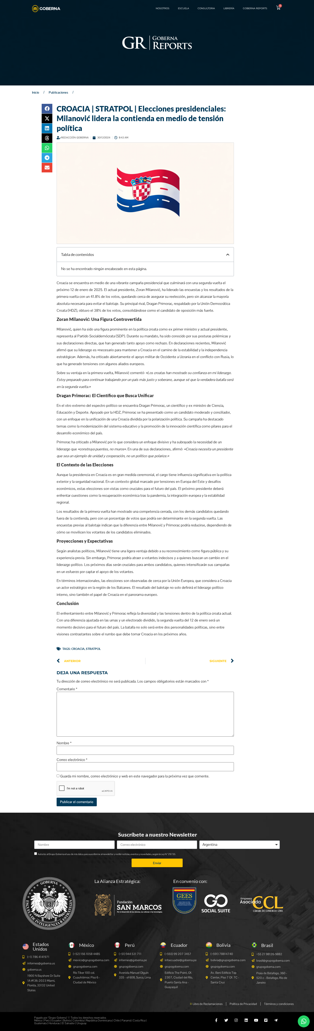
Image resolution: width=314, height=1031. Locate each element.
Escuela (183, 8)
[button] (47, 108)
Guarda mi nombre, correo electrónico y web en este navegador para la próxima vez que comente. (134, 776)
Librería (228, 8)
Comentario (67, 689)
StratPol (93, 649)
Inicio (35, 92)
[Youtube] (256, 1020)
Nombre (64, 743)
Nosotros (162, 8)
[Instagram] (236, 1020)
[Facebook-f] (216, 1020)
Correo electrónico (72, 760)
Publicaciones (58, 92)
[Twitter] (226, 1020)
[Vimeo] (266, 1020)
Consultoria (206, 8)
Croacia (78, 649)
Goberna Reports (255, 8)
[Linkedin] (246, 1020)
